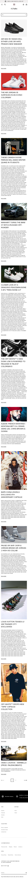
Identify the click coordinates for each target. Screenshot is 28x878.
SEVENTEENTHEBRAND (14, 861)
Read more (3, 68)
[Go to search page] (4, 4)
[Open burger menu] (2, 4)
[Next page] (25, 780)
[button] (4, 4)
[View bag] (26, 4)
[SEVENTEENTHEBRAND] (14, 4)
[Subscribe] (26, 873)
